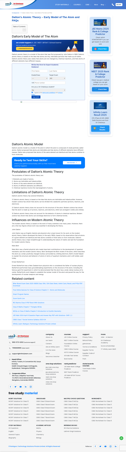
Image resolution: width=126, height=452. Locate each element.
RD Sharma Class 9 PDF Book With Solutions (28, 303)
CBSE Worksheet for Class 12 (102, 401)
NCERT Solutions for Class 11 (18, 404)
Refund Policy (87, 340)
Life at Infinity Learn (53, 347)
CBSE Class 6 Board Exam (45, 421)
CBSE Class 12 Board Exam (45, 401)
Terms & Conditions (90, 347)
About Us (49, 337)
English (11, 431)
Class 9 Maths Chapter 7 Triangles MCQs (27, 307)
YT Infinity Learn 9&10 (108, 349)
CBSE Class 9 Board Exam (45, 411)
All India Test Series (71, 356)
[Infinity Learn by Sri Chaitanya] (18, 4)
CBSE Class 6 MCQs (71, 421)
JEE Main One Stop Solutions (52, 368)
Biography (12, 438)
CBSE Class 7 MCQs (71, 417)
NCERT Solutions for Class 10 (19, 408)
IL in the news (50, 350)
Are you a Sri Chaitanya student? (42, 87)
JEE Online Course (70, 337)
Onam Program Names (21, 294)
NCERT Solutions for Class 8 (18, 414)
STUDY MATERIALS (62, 5)
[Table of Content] (24, 29)
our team (49, 340)
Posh (84, 359)
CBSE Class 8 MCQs (71, 414)
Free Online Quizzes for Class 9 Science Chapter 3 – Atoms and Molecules (39, 290)
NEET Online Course (71, 340)
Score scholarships (108, 346)
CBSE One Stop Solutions (51, 383)
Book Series (68, 359)
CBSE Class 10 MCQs (71, 408)
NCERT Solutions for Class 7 (18, 417)
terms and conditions (48, 92)
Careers (49, 344)
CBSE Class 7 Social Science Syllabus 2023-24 (29, 319)
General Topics (14, 435)
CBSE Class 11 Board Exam (45, 404)
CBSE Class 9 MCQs (71, 411)
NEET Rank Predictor (71, 372)
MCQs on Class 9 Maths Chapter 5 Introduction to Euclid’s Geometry (37, 311)
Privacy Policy (88, 337)
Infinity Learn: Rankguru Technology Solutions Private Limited (34, 324)
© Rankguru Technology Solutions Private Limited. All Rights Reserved (34, 446)
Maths (38, 428)
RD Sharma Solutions (71, 428)
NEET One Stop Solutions (51, 378)
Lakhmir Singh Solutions (72, 431)
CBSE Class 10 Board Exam (45, 408)
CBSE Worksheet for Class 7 (102, 417)
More (96, 5)
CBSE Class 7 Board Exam (45, 417)
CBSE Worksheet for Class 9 (102, 411)
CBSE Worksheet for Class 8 (102, 414)
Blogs (48, 353)
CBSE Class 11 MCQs (71, 404)
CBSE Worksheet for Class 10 (102, 408)
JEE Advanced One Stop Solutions (52, 373)
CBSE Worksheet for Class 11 (102, 404)
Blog (102, 5)
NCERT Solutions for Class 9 (18, 411)
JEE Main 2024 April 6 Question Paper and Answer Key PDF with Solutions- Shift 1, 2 (42, 315)
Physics (39, 431)
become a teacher (52, 356)
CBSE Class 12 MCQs (71, 401)
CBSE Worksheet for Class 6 (102, 421)
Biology (38, 438)
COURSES (77, 5)
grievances (87, 344)
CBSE (87, 5)
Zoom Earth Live (19, 298)
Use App (118, 4)
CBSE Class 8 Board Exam (45, 414)
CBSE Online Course (71, 349)
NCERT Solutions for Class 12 (19, 401)
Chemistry (40, 435)
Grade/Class (35, 75)
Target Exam (53, 75)
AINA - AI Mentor (107, 337)
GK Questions (13, 428)
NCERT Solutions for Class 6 (18, 421)
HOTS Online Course (71, 352)
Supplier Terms (88, 350)
